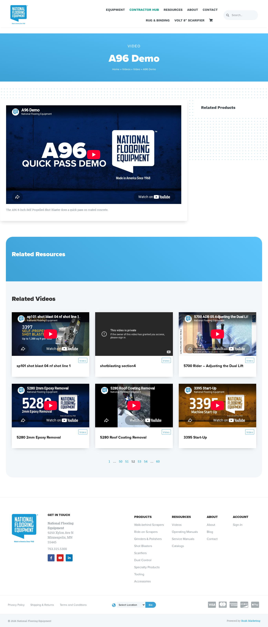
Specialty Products (147, 567)
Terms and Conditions (73, 605)
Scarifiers (140, 553)
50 (120, 461)
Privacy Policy (16, 605)
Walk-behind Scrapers (149, 525)
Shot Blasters (143, 546)
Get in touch (59, 515)
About (192, 10)
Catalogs (178, 546)
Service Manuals (183, 539)
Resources (173, 10)
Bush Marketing (250, 620)
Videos (126, 69)
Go (151, 605)
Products (143, 517)
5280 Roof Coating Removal (123, 437)
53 (139, 461)
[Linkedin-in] (69, 557)
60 (158, 461)
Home (115, 69)
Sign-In (237, 525)
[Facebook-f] (51, 557)
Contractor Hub (144, 10)
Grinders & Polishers (148, 539)
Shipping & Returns (42, 605)
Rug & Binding (158, 20)
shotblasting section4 (118, 365)
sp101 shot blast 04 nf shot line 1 (44, 365)
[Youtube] (60, 557)
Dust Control (142, 560)
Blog (210, 532)
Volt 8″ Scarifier (189, 20)
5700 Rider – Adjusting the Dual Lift (213, 365)
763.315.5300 (57, 549)
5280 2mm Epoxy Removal (39, 437)
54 (146, 461)
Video (136, 69)
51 (127, 461)
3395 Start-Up (195, 437)
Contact (210, 10)
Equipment (115, 10)
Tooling (139, 574)
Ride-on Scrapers (146, 532)
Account (240, 517)
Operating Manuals (185, 532)
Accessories (142, 581)
